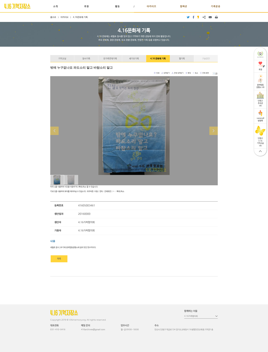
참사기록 (86, 58)
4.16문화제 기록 (80, 17)
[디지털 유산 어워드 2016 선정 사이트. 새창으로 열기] (260, 54)
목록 (59, 258)
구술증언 (206, 58)
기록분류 (215, 6)
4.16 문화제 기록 (158, 58)
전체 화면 (201, 73)
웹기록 (182, 58)
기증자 (57, 230)
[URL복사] (204, 17)
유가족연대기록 (110, 58)
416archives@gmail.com (93, 329)
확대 (186, 73)
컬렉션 (183, 6)
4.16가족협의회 (191, 316)
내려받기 (162, 73)
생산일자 (58, 214)
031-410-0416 (57, 329)
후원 (86, 6)
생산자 (57, 222)
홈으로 (53, 17)
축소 (193, 73)
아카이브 (151, 6)
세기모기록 (134, 58)
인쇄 (155, 73)
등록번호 (58, 205)
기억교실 (62, 58)
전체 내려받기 (172, 73)
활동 (117, 6)
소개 (55, 6)
